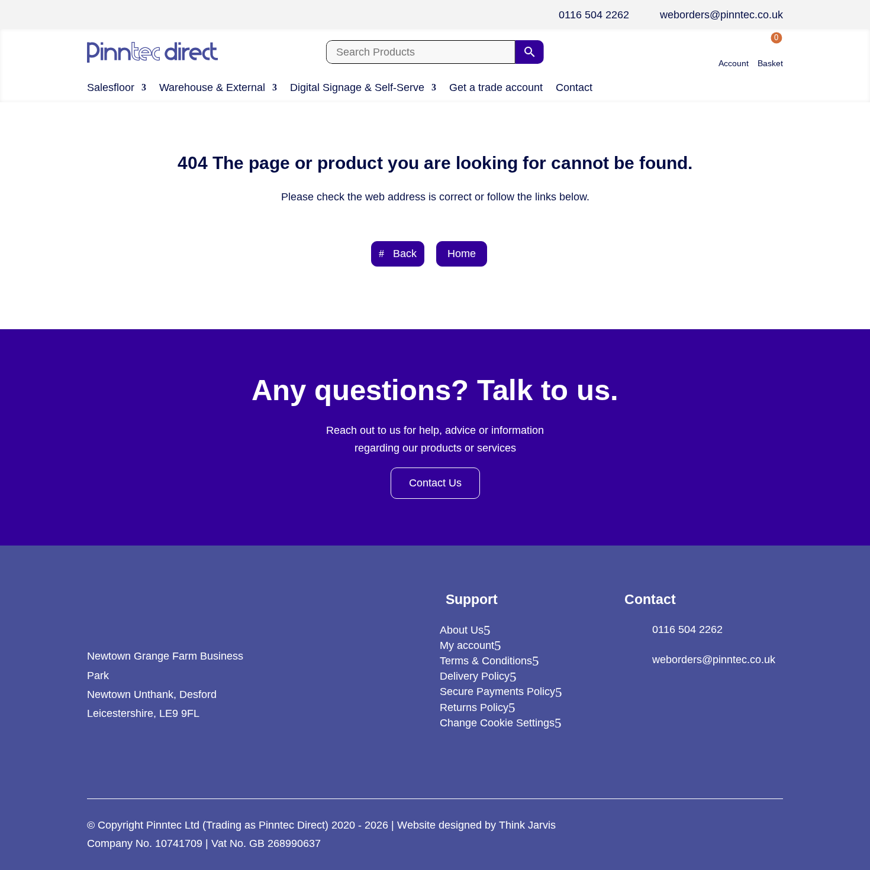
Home (461, 253)
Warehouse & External (212, 88)
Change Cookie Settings (497, 723)
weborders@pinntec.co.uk (721, 15)
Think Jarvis (527, 825)
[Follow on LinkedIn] (95, 754)
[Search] (529, 52)
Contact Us (435, 483)
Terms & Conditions (486, 661)
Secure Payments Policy (497, 691)
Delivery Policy (475, 676)
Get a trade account (496, 88)
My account (467, 645)
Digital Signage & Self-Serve (357, 88)
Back (405, 253)
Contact (574, 88)
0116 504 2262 (594, 15)
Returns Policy (474, 707)
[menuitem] (733, 52)
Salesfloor (110, 88)
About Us (462, 630)
